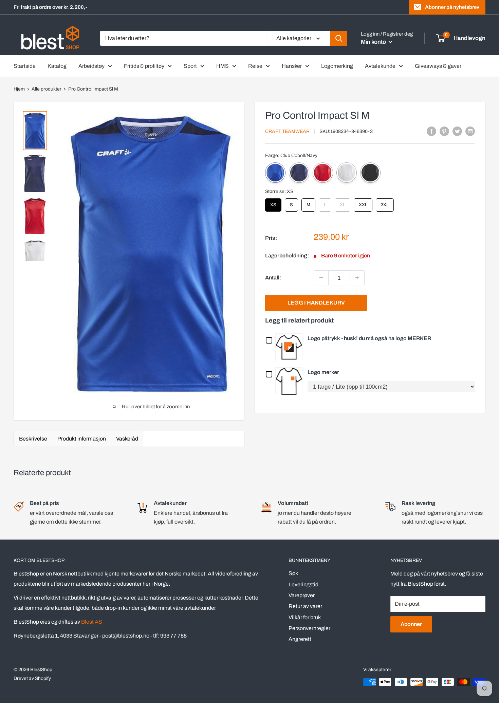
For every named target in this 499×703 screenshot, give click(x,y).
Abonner (411, 624)
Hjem (19, 89)
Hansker (292, 66)
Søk (293, 573)
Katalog (57, 66)
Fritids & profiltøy (144, 66)
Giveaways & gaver (438, 66)
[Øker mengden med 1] (357, 278)
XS (273, 202)
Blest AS (91, 622)
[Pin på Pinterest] (444, 131)
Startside (25, 66)
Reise (255, 66)
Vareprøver (302, 595)
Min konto (374, 42)
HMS (222, 66)
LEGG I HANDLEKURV (316, 303)
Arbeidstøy (91, 66)
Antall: (273, 277)
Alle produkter (46, 89)
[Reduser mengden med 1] (321, 278)
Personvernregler (309, 628)
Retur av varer (305, 606)
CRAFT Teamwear (287, 131)
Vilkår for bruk (305, 617)
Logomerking (337, 66)
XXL (363, 202)
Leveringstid (303, 584)
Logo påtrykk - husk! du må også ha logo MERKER (369, 338)
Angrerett (300, 639)
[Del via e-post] (470, 131)
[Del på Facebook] (431, 131)
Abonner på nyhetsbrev (452, 7)
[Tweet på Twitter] (457, 131)
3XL (385, 202)
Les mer (290, 347)
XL (342, 202)
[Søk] (338, 38)
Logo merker (323, 372)
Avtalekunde (380, 66)
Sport (190, 66)
